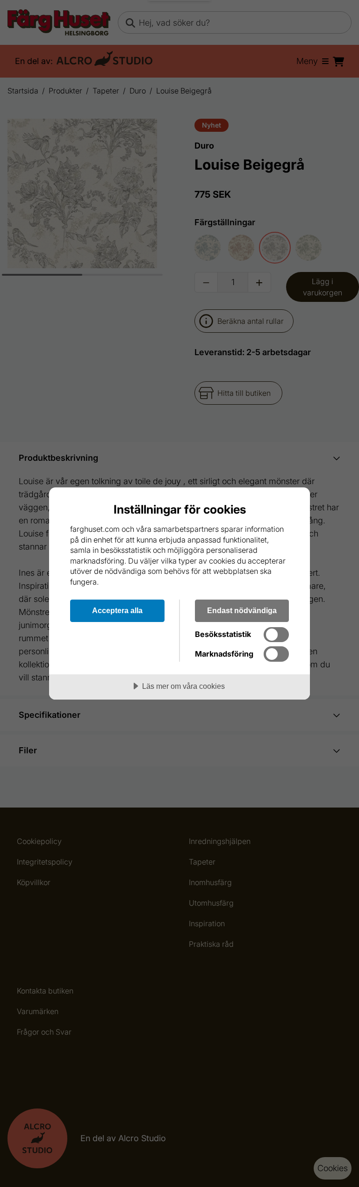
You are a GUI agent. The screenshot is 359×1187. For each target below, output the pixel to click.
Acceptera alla (117, 610)
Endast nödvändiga (242, 610)
